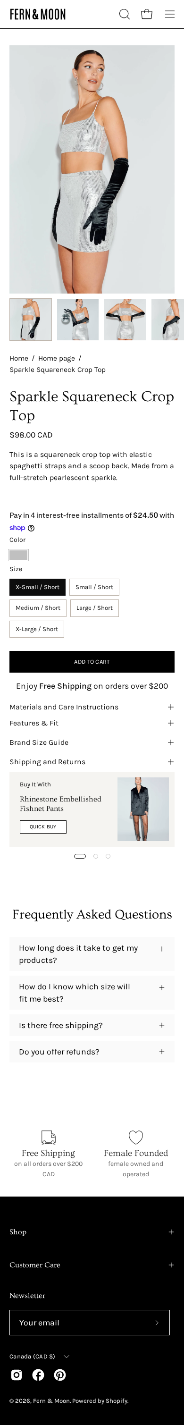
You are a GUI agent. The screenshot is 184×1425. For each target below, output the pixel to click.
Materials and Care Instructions (63, 706)
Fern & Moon (51, 1400)
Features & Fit (34, 722)
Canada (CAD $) (32, 1356)
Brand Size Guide (38, 742)
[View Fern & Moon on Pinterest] (60, 1375)
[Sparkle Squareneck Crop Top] (30, 319)
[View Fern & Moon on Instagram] (16, 1375)
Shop (17, 1232)
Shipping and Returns (47, 761)
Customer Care (34, 1265)
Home (18, 358)
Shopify (116, 1400)
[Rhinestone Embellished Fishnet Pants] (143, 809)
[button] (123, 14)
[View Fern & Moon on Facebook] (38, 1375)
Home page (56, 358)
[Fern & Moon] (37, 14)
